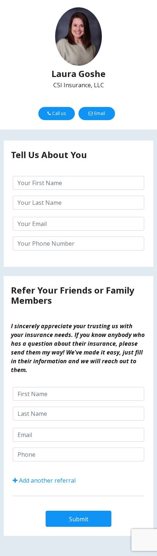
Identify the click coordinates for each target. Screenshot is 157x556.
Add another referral (47, 480)
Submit (78, 519)
